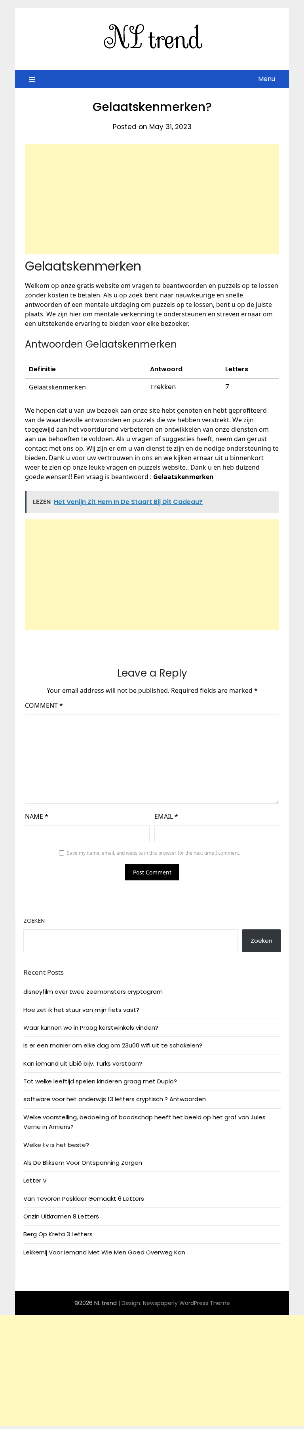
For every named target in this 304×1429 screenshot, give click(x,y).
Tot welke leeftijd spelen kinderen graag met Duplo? (100, 1081)
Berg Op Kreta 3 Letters (58, 1234)
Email (166, 816)
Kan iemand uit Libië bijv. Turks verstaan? (82, 1063)
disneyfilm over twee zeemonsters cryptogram (93, 991)
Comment (44, 705)
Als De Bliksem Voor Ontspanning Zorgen (82, 1162)
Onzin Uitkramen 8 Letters (61, 1216)
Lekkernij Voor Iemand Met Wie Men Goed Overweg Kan (104, 1252)
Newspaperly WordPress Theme (186, 1303)
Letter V (35, 1180)
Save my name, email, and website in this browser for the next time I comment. (153, 853)
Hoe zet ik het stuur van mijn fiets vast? (81, 1010)
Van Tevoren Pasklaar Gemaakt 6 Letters (83, 1198)
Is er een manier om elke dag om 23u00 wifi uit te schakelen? (112, 1045)
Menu (266, 78)
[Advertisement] (152, 199)
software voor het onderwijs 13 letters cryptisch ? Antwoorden (114, 1099)
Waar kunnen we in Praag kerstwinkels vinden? (90, 1027)
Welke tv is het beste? (56, 1145)
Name (36, 816)
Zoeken (34, 920)
